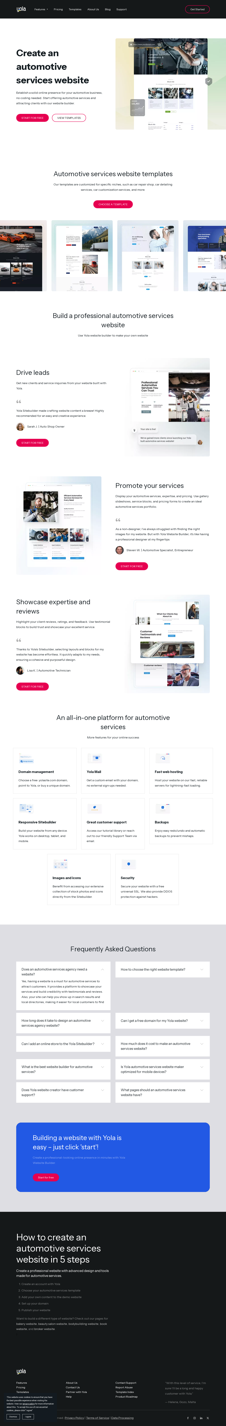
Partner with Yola (76, 1392)
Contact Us (73, 1387)
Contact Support (125, 1382)
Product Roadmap (126, 1396)
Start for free (46, 1177)
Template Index (124, 1392)
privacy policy (29, 1404)
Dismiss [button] (13, 1417)
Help (69, 1396)
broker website (44, 1329)
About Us (71, 1382)
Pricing (20, 1387)
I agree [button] (28, 1417)
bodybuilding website (83, 1324)
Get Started (197, 9)
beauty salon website (52, 1324)
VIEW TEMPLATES (69, 117)
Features (21, 1382)
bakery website (26, 1324)
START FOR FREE (33, 117)
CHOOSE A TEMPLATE (113, 204)
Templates (22, 1392)
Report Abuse (124, 1387)
